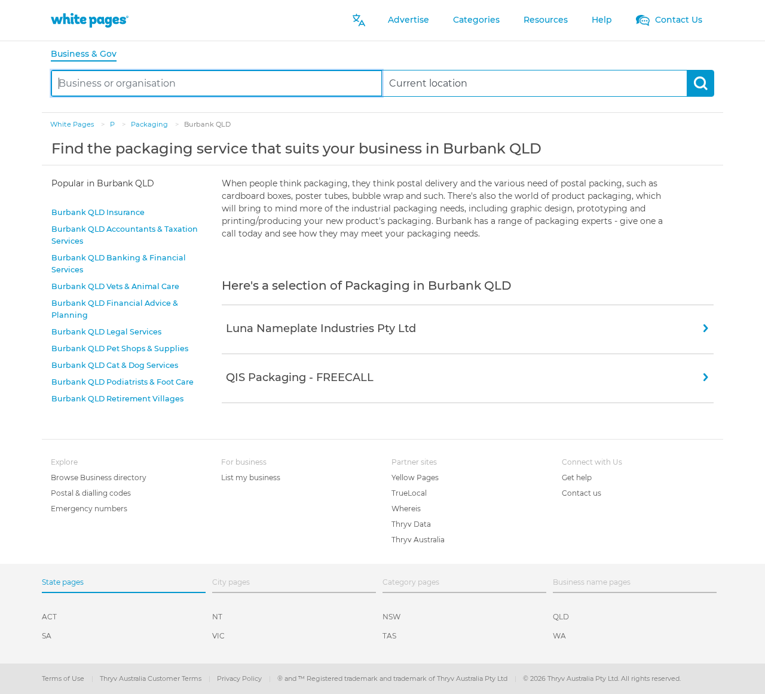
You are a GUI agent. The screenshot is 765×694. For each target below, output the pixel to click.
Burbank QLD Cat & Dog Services (114, 365)
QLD (561, 616)
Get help (577, 477)
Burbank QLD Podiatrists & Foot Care (122, 381)
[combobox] (216, 83)
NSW (391, 616)
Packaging (150, 124)
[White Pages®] (89, 20)
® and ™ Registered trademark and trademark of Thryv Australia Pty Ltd (393, 678)
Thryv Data (411, 524)
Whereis (406, 508)
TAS (389, 635)
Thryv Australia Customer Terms (151, 678)
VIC (218, 635)
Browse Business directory (98, 477)
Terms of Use (64, 678)
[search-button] (700, 83)
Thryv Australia (418, 539)
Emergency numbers (89, 508)
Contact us (581, 493)
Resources (546, 19)
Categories (476, 19)
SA (46, 635)
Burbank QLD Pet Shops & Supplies (119, 348)
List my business (250, 477)
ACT (49, 616)
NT (217, 616)
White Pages (73, 124)
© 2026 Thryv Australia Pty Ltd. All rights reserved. (602, 678)
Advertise (408, 19)
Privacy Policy (240, 678)
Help (602, 19)
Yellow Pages (415, 477)
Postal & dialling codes (91, 493)
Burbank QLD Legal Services (106, 331)
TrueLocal (409, 493)
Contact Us (677, 19)
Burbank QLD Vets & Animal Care (115, 286)
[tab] (88, 55)
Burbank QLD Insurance (98, 212)
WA (559, 635)
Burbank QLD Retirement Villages (117, 398)
